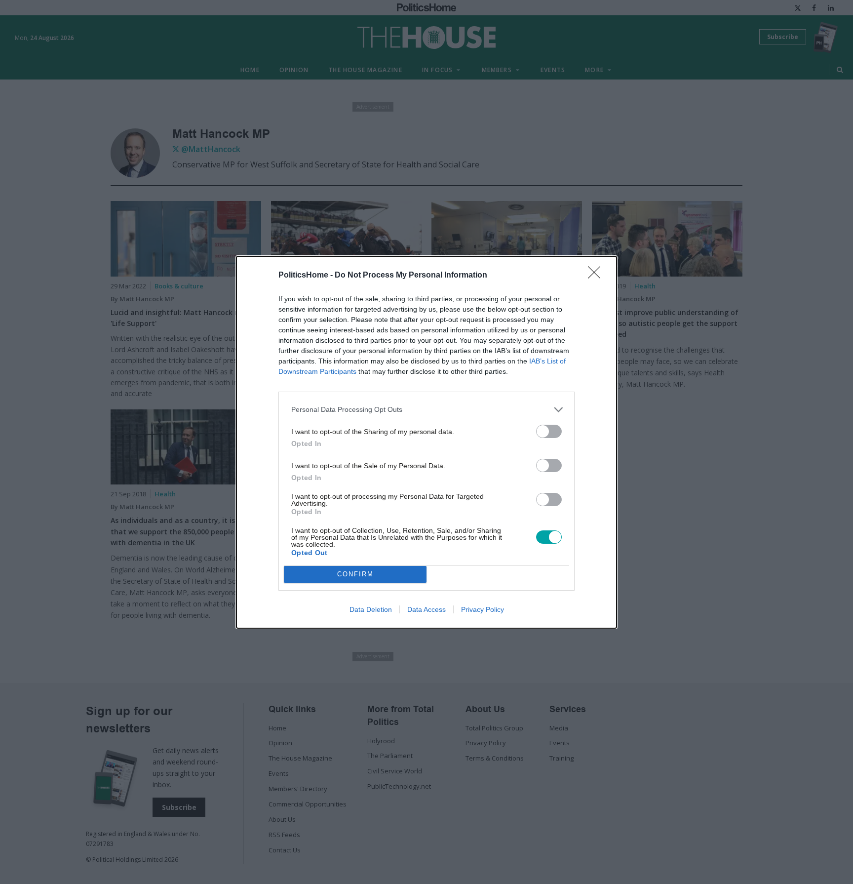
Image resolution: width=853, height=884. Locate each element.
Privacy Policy (482, 609)
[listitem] (426, 409)
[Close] (597, 275)
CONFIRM (355, 574)
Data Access (426, 609)
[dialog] (426, 442)
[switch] (549, 431)
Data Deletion (370, 609)
